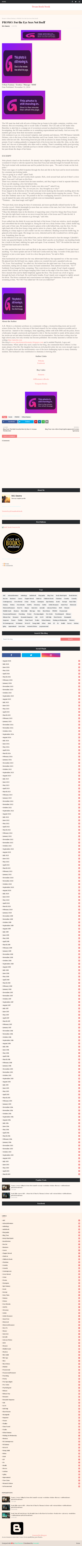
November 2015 (41, 1072)
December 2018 (41, 954)
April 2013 (41, 1171)
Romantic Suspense (27, 617)
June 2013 (41, 1165)
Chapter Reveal (29, 598)
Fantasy (5, 605)
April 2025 (41, 712)
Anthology (24, 595)
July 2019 (41, 932)
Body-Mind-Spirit (61, 595)
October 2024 (41, 731)
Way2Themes (19, 1543)
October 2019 (41, 922)
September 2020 (41, 887)
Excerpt (64, 601)
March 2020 (41, 906)
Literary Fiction (51, 608)
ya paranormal (43, 626)
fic (58, 623)
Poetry (29, 614)
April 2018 (41, 980)
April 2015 (41, 1094)
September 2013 (41, 1155)
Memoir (66, 608)
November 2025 (41, 690)
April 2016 (41, 1056)
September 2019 (41, 925)
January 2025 (41, 721)
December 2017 (41, 992)
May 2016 (41, 1053)
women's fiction (32, 626)
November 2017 (41, 996)
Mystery (16, 611)
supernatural (12, 626)
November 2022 (41, 804)
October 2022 (41, 807)
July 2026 (41, 664)
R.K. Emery (6, 26)
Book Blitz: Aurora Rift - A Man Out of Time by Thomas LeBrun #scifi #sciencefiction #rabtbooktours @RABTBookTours (41, 1194)
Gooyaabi (36, 1543)
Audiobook (33, 595)
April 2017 (41, 1018)
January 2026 (41, 683)
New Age (32, 611)
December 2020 (41, 878)
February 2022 (41, 833)
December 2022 (41, 801)
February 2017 (41, 1024)
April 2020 (41, 903)
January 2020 (41, 913)
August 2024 (41, 737)
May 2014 (41, 1129)
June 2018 (41, 973)
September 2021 (41, 849)
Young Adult (36, 623)
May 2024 (41, 747)
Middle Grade (7, 611)
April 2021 (41, 865)
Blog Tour (50, 595)
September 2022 (41, 811)
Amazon (41, 374)
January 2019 (41, 951)
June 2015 (41, 1088)
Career (20, 598)
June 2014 (41, 1126)
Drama (33, 601)
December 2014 (41, 1107)
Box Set (5, 598)
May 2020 (41, 900)
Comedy (74, 598)
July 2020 (41, 894)
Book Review (73, 595)
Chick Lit (38, 598)
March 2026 (41, 677)
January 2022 (41, 836)
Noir (39, 611)
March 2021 (41, 868)
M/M (60, 608)
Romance (15, 617)
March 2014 (41, 1136)
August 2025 (41, 699)
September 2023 (41, 772)
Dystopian (41, 601)
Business (13, 598)
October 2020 (41, 884)
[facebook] (72, 1)
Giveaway (37, 605)
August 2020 (41, 890)
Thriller (20, 620)
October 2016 (41, 1037)
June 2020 (41, 897)
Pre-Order (49, 614)
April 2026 (41, 674)
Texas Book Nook (41, 6)
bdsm (43, 623)
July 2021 (41, 855)
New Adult (24, 611)
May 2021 (41, 862)
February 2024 (41, 756)
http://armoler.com (15, 340)
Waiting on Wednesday (60, 620)
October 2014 (41, 1114)
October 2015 (41, 1075)
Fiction (12, 605)
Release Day (6, 617)
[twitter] (75, 1)
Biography (41, 595)
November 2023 (41, 766)
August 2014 (41, 1120)
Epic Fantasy (50, 601)
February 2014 (41, 1139)
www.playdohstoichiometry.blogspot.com (27, 342)
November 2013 (41, 1149)
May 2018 (41, 976)
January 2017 (41, 1027)
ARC (4, 595)
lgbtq (4, 626)
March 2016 (41, 1059)
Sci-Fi (41, 617)
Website (41, 361)
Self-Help (48, 617)
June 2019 (41, 935)
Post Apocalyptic (39, 614)
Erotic (10, 417)
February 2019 (41, 948)
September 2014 (41, 1117)
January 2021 (41, 874)
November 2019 (41, 919)
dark (49, 623)
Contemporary (7, 601)
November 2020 (41, 881)
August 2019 (41, 929)
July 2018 (41, 970)
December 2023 (41, 763)
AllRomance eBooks (41, 379)
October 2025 (41, 693)
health (63, 623)
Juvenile (42, 608)
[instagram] (79, 1)
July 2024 (41, 741)
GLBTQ (29, 605)
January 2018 (41, 989)
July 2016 (41, 1047)
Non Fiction (46, 611)
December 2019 (41, 916)
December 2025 (41, 686)
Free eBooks (21, 605)
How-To (19, 608)
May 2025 (41, 709)
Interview (34, 608)
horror (69, 623)
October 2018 (41, 960)
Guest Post (64, 605)
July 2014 (41, 1123)
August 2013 (41, 1158)
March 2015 (41, 1098)
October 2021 (41, 846)
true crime (22, 626)
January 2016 (41, 1066)
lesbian (76, 623)
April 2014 (41, 1133)
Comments (9, 565)
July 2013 (41, 1161)
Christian (59, 598)
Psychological (59, 614)
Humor (27, 608)
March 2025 (41, 715)
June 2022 (41, 820)
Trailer (37, 620)
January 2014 (41, 1142)
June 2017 (41, 1012)
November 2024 (41, 728)
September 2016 (41, 1040)
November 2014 (41, 1110)
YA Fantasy (19, 623)
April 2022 (41, 827)
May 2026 (41, 670)
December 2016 (41, 1031)
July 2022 (41, 817)
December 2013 (41, 1145)
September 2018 (41, 964)
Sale (36, 617)
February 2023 (41, 795)
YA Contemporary (8, 623)
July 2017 (41, 1008)
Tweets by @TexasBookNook (12, 511)
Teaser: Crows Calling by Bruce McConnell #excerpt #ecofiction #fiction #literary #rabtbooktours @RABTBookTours (40, 1186)
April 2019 (41, 941)
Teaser (13, 620)
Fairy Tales (72, 601)
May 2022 (41, 823)
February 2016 (41, 1063)
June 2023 (41, 782)
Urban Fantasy (11, 18)
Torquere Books (41, 384)
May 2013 (41, 1168)
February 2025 (41, 718)
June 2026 (41, 667)
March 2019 (41, 945)
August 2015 (41, 1082)
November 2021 (41, 843)
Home (4, 1)
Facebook (41, 363)
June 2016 (41, 1050)
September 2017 (41, 1002)
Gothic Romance (53, 605)
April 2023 (41, 788)
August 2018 (41, 967)
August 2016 (41, 1043)
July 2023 (41, 779)
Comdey (66, 598)
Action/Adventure (13, 595)
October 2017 (41, 999)
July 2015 (41, 1085)
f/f (54, 623)
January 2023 (41, 798)
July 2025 (41, 702)
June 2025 (41, 705)
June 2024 (41, 744)
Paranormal (63, 611)
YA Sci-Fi (27, 623)
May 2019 (41, 938)
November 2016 (41, 1034)
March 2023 (41, 792)
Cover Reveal (18, 601)
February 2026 (41, 680)
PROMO (17, 417)
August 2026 (41, 661)
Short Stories (58, 617)
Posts (7, 564)
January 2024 (41, 760)
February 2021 (41, 871)
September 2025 (41, 696)
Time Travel (28, 620)
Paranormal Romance (9, 614)
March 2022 (41, 830)
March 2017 (41, 1021)
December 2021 (41, 839)
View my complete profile (19, 498)
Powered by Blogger (39, 1535)
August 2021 (41, 852)
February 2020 (41, 909)
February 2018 (41, 986)
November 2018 (41, 957)
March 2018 (41, 983)
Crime (26, 601)
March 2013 (41, 1174)
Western (71, 620)
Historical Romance (9, 608)
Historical (73, 605)
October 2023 (41, 769)
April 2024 (41, 750)
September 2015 (41, 1078)
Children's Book (48, 598)
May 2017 (41, 1015)
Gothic (44, 605)
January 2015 (41, 1104)
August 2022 (41, 814)
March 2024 (41, 753)
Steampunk (67, 617)
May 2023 (41, 785)
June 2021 (41, 858)
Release (68, 614)
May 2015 (41, 1091)
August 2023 (41, 776)
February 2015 (41, 1101)
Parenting (22, 614)
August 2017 (41, 1005)
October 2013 (41, 1152)
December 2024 (41, 725)
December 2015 (41, 1069)
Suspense (6, 620)
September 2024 (41, 734)
